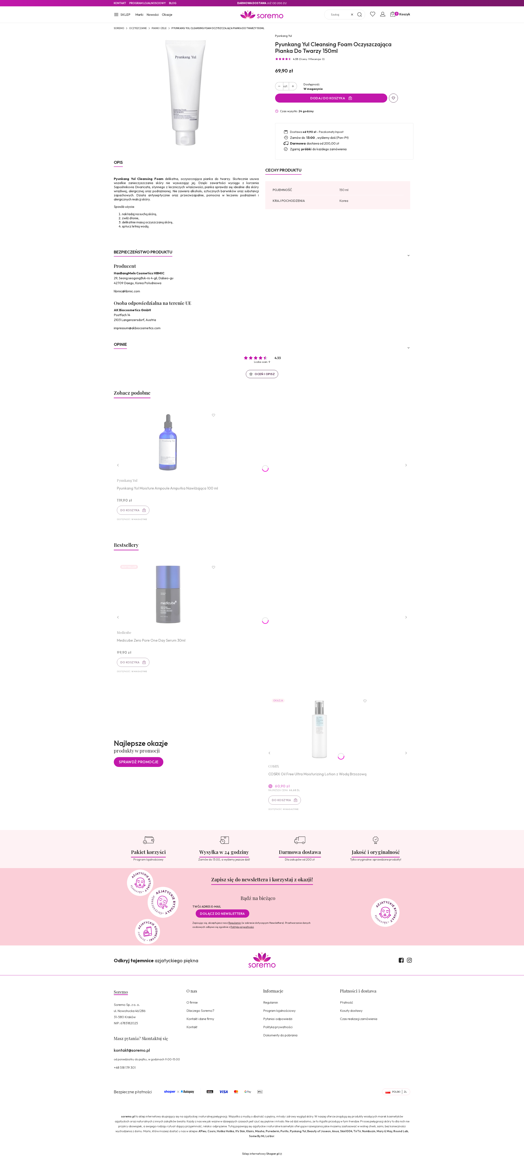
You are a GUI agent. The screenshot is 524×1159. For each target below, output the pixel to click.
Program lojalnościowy (279, 1011)
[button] (122, 15)
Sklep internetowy (260, 1154)
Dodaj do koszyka (327, 98)
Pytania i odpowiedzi (277, 1019)
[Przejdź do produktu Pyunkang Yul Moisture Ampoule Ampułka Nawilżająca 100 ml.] (168, 442)
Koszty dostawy (351, 1011)
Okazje (167, 14)
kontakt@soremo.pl (132, 1050)
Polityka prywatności (277, 1027)
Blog (172, 3)
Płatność (346, 1002)
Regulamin (234, 922)
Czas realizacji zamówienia (358, 1019)
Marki (139, 14)
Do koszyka (129, 510)
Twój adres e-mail (206, 906)
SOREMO (119, 28)
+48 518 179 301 (125, 1067)
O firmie (192, 1002)
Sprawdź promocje (138, 762)
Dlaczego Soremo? (200, 1011)
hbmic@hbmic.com (127, 291)
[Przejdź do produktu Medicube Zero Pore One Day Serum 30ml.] (168, 594)
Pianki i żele (159, 28)
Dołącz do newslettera (222, 913)
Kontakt (120, 3)
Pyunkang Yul (283, 36)
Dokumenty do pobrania (280, 1035)
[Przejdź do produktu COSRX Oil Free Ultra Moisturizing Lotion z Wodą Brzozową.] (319, 728)
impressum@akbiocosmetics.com (137, 328)
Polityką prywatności (242, 926)
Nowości (153, 14)
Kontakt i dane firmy (200, 1019)
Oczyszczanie (138, 28)
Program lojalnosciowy (147, 3)
